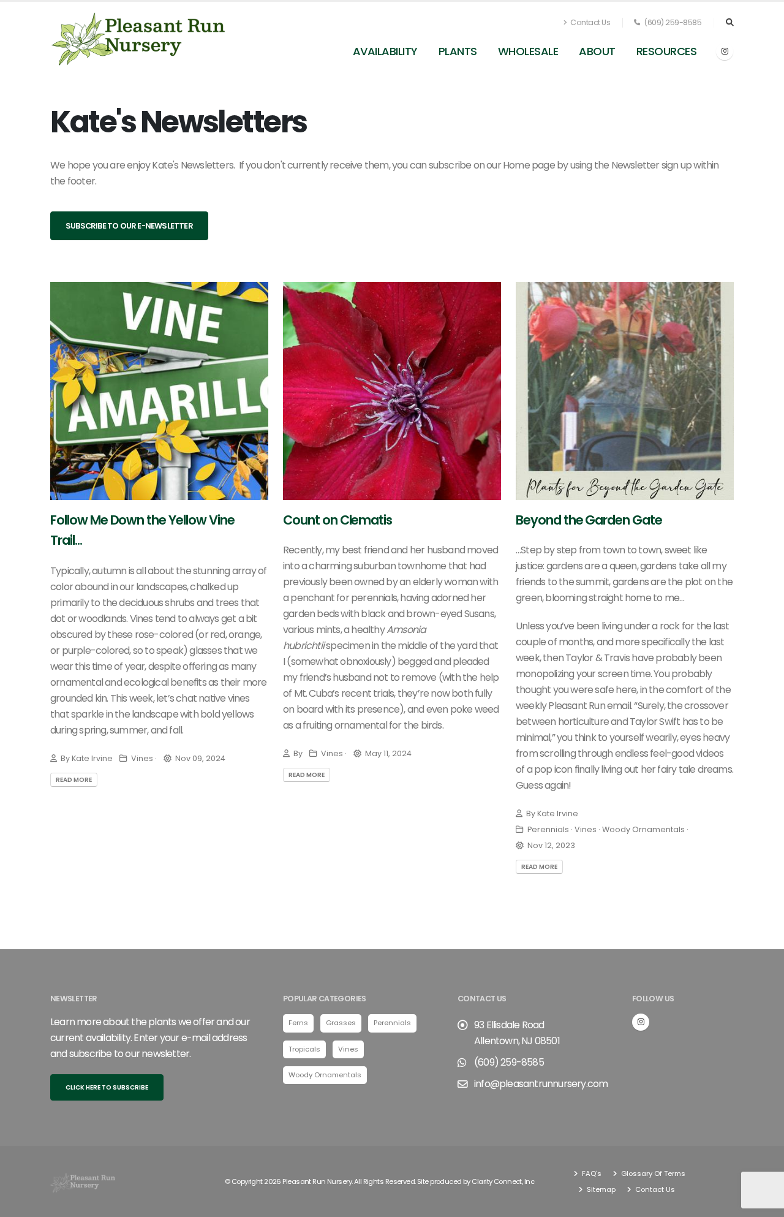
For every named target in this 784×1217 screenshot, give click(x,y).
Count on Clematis (337, 520)
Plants (458, 51)
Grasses (341, 1023)
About (597, 51)
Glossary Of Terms (652, 1173)
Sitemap (600, 1189)
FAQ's (590, 1173)
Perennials (392, 1023)
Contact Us (590, 22)
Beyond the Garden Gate (589, 520)
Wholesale (528, 51)
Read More (74, 779)
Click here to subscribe (107, 1087)
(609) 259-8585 (672, 22)
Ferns (298, 1023)
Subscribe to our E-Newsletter (129, 226)
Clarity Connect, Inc (503, 1181)
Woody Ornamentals (324, 1075)
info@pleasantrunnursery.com (541, 1084)
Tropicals (304, 1049)
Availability (385, 51)
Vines (348, 1049)
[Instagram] (724, 51)
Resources (666, 51)
